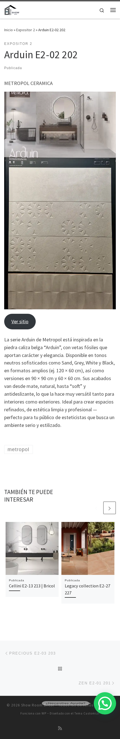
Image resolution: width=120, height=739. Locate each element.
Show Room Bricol (37, 705)
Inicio (8, 29)
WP (44, 713)
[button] (105, 703)
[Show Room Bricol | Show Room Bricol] (12, 9)
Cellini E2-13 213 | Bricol (32, 586)
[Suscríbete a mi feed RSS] (60, 728)
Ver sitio (19, 321)
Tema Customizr (87, 713)
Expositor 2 (25, 29)
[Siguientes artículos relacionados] (109, 508)
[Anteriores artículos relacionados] (96, 508)
